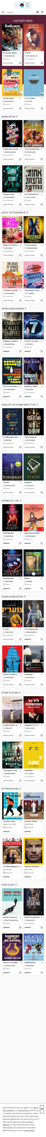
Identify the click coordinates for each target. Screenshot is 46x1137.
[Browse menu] (42, 12)
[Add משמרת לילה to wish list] (41, 108)
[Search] (3, 12)
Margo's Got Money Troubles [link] (11, 245)
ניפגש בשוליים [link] (8, 98)
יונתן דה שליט (9, 632)
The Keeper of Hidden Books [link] (11, 771)
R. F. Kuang (29, 485)
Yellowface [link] (29, 771)
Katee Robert (9, 536)
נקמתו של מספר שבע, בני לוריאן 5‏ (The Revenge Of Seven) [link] (33, 341)
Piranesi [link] (6, 483)
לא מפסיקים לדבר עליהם (14, 212)
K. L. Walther (30, 293)
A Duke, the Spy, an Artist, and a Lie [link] (11, 675)
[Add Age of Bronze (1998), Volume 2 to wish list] (41, 543)
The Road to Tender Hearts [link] (11, 290)
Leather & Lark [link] (8, 194)
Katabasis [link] (28, 483)
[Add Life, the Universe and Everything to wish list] (20, 396)
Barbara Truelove (10, 152)
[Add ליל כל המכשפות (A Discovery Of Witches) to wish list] (41, 735)
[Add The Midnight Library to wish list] (20, 447)
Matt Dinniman (31, 152)
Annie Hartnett (9, 293)
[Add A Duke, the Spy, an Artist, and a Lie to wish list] (20, 684)
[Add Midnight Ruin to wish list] (20, 588)
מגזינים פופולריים (10, 788)
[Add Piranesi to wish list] (20, 492)
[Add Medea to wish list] (41, 588)
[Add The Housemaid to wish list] (41, 255)
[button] (20, 53)
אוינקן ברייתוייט (30, 197)
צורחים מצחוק (9, 116)
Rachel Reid (30, 965)
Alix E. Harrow (30, 440)
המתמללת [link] (29, 675)
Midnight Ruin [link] (8, 579)
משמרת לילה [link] (30, 98)
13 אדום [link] (28, 53)
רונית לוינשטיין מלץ (32, 56)
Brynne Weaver (9, 197)
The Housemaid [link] (31, 245)
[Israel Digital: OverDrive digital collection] (23, 4)
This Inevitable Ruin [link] (32, 149)
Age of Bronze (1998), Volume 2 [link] (33, 533)
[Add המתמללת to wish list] (41, 684)
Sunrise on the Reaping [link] (11, 963)
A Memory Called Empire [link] (11, 341)
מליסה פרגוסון (9, 101)
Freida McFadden (31, 248)
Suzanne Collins (10, 965)
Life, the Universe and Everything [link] (11, 387)
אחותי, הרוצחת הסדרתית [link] (33, 194)
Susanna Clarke (10, 485)
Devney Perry (30, 920)
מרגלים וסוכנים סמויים (13, 596)
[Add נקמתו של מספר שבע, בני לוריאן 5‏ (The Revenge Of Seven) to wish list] (41, 351)
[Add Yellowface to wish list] (41, 780)
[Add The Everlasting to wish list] (41, 447)
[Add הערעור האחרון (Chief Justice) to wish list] (20, 927)
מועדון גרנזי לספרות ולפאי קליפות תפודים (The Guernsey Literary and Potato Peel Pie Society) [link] (11, 725)
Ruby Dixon (29, 389)
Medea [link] (27, 579)
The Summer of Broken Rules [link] (33, 290)
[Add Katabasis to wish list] (41, 492)
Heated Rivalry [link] (30, 963)
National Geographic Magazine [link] (33, 867)
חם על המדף (8, 884)
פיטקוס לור (29, 344)
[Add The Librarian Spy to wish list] (41, 639)
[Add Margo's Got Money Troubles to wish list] (20, 255)
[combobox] (18, 12)
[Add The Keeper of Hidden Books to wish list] (20, 780)
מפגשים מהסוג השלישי (13, 308)
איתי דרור (29, 101)
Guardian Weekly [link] (31, 821)
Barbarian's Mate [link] (31, 387)
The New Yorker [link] (9, 821)
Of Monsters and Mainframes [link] (11, 149)
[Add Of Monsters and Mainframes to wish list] (20, 159)
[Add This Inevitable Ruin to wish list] (41, 159)
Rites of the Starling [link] (32, 917)
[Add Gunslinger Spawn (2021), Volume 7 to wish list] (20, 63)
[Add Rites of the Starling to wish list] (41, 927)
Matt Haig (8, 440)
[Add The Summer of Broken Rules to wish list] (41, 300)
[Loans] (38, 12)
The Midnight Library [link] (11, 437)
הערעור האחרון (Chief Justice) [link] (11, 917)
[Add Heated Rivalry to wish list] (41, 972)
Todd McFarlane (10, 56)
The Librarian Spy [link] (31, 629)
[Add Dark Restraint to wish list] (20, 543)
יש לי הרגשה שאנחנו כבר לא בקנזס (19, 404)
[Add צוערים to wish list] (20, 639)
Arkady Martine (10, 344)
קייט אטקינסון (30, 677)
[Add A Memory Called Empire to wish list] (20, 351)
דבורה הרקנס (30, 728)
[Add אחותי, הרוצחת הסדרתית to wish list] (41, 204)
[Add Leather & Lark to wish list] (20, 204)
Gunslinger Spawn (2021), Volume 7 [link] (11, 53)
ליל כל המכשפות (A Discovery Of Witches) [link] (33, 725)
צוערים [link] (6, 629)
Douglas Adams (10, 389)
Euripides (29, 581)
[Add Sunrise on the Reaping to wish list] (20, 972)
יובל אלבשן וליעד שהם (11, 920)
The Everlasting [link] (30, 437)
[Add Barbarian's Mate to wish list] (41, 396)
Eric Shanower (30, 536)
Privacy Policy (23, 1110)
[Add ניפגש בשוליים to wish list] (20, 108)
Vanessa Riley (9, 677)
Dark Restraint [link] (8, 533)
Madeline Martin (31, 632)
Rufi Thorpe (8, 248)
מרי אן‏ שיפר (8, 728)
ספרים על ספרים (10, 692)
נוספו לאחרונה (23, 21)
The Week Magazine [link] (11, 867)
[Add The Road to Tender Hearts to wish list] (20, 300)
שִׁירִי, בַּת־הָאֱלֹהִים (10, 500)
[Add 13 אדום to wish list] (41, 63)
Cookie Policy (29, 1130)
